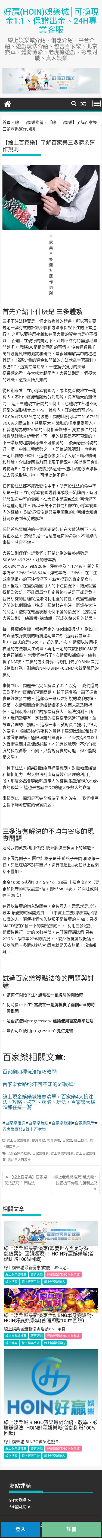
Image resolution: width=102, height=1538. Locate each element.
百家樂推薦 (15, 1122)
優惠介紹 (38, 1140)
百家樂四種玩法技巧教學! (29, 1072)
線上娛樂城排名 (54, 1282)
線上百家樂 (36, 1129)
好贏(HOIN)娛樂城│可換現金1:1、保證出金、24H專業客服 (51, 20)
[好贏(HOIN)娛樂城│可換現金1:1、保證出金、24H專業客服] (8, 103)
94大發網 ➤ (20, 1500)
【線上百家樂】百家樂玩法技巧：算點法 (25, 1179)
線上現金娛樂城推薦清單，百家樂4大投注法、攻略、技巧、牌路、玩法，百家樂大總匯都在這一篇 (48, 1102)
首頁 (6, 122)
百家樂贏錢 (12, 1129)
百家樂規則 (61, 1122)
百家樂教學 (85, 1122)
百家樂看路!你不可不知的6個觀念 (38, 1084)
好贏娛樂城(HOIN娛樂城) (63, 1274)
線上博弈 (80, 1140)
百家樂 (67, 1140)
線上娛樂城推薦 (62, 1153)
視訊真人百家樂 (19, 1160)
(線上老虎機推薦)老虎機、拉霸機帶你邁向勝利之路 (75, 1179)
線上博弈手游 (31, 1282)
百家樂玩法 (38, 1122)
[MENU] (96, 103)
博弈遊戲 (53, 1140)
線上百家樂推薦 (29, 122)
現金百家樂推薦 (18, 1153)
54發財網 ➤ (20, 1506)
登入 (21, 1529)
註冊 (71, 1529)
